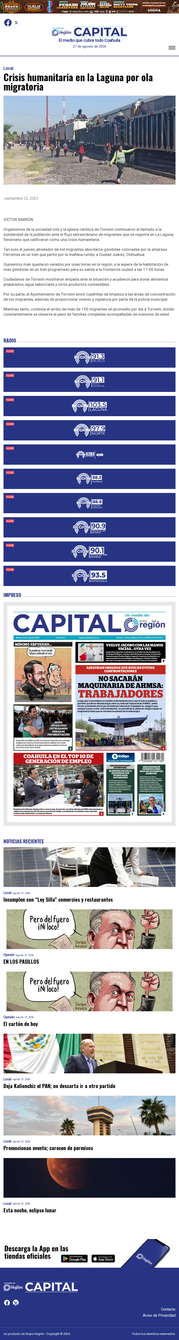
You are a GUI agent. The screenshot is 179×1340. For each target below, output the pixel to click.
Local (8, 68)
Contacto (168, 1309)
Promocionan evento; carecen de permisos (48, 1148)
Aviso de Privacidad (159, 1315)
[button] (172, 48)
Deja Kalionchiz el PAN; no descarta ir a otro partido (59, 1086)
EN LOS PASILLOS (21, 961)
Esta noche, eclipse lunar (29, 1210)
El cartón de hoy (20, 1024)
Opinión (9, 955)
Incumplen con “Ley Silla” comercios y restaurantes (58, 899)
